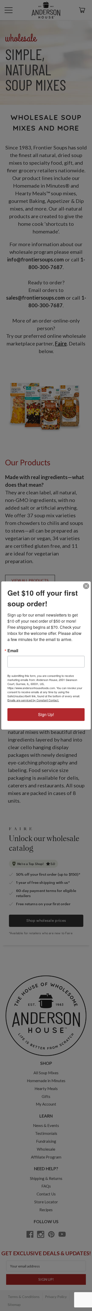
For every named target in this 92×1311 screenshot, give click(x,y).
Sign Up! (46, 714)
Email (12, 651)
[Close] (86, 586)
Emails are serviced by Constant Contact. (33, 700)
